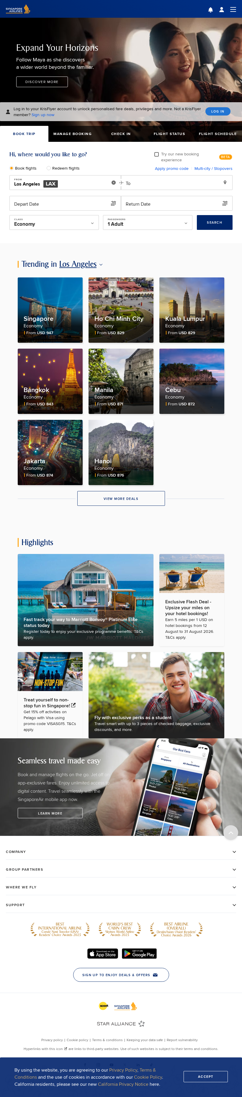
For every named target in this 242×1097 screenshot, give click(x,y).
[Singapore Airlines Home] (18, 16)
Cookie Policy (148, 1077)
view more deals (121, 498)
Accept (205, 1076)
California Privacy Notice (123, 1084)
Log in (218, 111)
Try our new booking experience (180, 157)
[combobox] (58, 182)
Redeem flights (66, 168)
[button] (215, 10)
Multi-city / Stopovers (213, 168)
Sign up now (43, 115)
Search (214, 222)
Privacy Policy (123, 1070)
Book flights (26, 168)
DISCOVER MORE (42, 81)
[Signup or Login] (227, 9)
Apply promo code (172, 168)
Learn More (50, 813)
